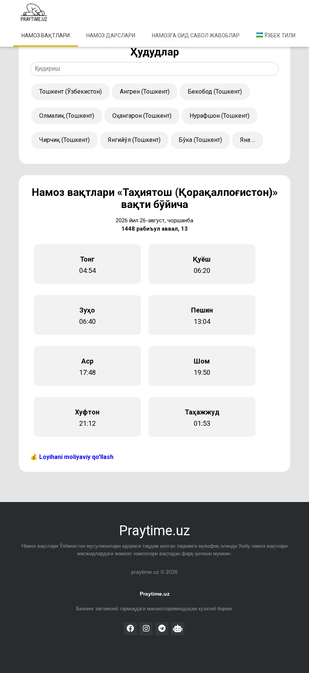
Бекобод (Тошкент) (215, 91)
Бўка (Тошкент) (200, 139)
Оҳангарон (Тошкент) (141, 115)
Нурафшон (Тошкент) (219, 115)
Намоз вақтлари (45, 35)
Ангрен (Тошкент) (145, 91)
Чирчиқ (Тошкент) (64, 139)
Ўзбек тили (279, 35)
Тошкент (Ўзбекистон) (70, 91)
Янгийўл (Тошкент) (134, 139)
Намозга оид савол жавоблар (196, 35)
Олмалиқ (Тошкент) (66, 115)
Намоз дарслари (110, 35)
